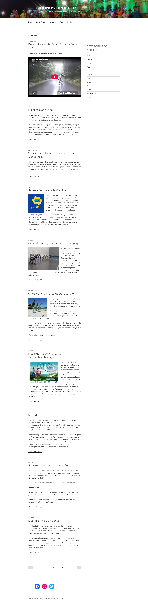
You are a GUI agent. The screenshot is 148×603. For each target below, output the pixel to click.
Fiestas (89, 63)
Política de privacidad (35, 598)
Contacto (53, 22)
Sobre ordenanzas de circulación (48, 465)
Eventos (89, 59)
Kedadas (89, 74)
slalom (89, 89)
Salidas (89, 86)
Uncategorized (91, 93)
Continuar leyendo (35, 139)
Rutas (89, 82)
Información (91, 71)
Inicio (30, 22)
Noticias (69, 22)
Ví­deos (89, 97)
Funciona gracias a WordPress (53, 598)
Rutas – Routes (41, 22)
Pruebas (89, 78)
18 (63, 567)
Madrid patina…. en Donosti (44, 520)
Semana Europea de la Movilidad (47, 190)
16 (54, 567)
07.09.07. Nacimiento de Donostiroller (51, 293)
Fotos (88, 67)
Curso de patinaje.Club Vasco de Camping (53, 243)
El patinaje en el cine (40, 109)
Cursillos (89, 56)
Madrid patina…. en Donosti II (45, 415)
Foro (61, 22)
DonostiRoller (58, 8)
